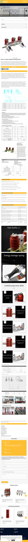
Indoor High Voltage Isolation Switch (6, 500)
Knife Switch (17, 499)
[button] (2, 496)
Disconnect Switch (9, 15)
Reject (9, 540)
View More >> (18, 501)
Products (5, 15)
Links (7, 535)
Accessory (2, 434)
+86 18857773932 (6, 449)
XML (15, 535)
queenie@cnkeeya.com (7, 452)
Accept (13, 540)
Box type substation (4, 428)
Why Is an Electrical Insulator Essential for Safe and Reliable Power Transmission (20, 521)
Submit (4, 482)
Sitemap (10, 535)
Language (24, 1)
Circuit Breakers (3, 429)
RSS (13, 535)
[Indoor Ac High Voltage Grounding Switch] (14, 44)
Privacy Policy (19, 535)
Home (2, 15)
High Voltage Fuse (3, 433)
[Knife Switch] (21, 492)
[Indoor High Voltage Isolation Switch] (7, 492)
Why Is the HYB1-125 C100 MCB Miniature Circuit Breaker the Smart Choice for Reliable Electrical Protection (6, 521)
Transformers (3, 427)
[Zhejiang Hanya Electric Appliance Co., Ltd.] (4, 1)
